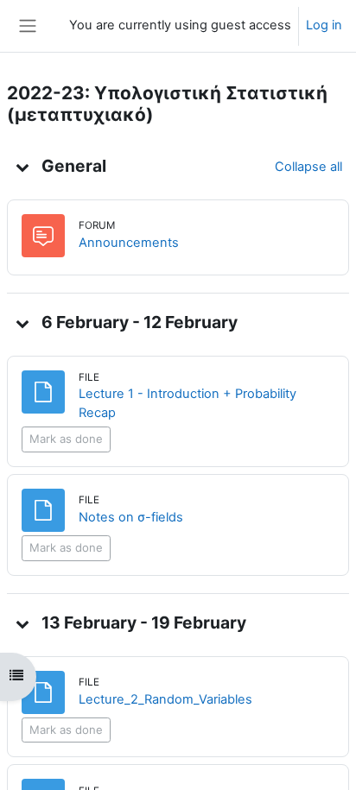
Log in (324, 25)
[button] (22, 166)
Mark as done (66, 439)
